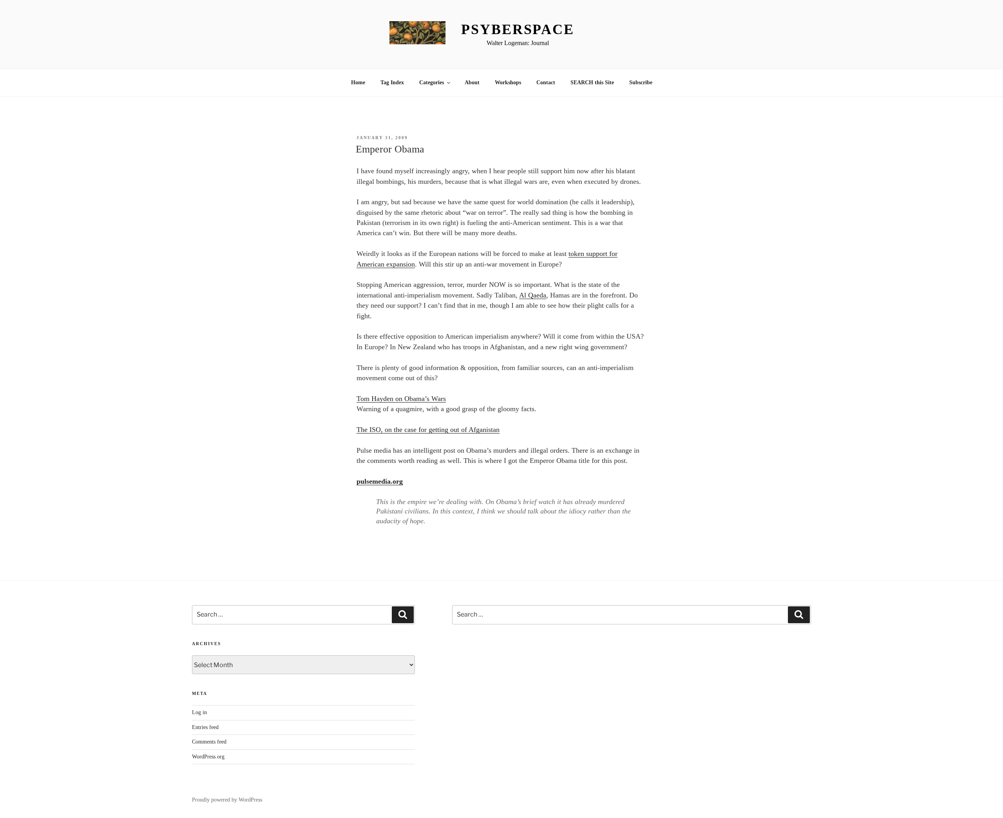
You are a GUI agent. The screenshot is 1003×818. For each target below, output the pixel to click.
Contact (545, 82)
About (472, 82)
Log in (199, 712)
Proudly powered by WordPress (227, 800)
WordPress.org (208, 757)
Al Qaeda (532, 295)
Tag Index (392, 82)
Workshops (508, 82)
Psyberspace (517, 29)
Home (358, 82)
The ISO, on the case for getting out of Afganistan (428, 429)
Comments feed (209, 742)
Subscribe (640, 82)
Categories (431, 82)
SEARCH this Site (592, 82)
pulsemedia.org (380, 481)
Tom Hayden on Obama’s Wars (401, 399)
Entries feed (205, 727)
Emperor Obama (390, 149)
